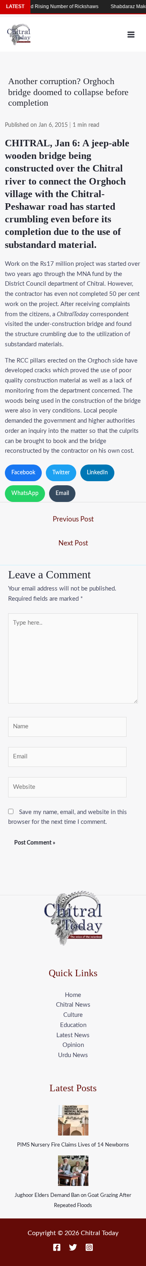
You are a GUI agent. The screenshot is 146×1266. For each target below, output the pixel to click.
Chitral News (73, 1005)
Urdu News (73, 1055)
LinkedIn (97, 473)
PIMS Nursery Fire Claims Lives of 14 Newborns (73, 1145)
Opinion (73, 1045)
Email (62, 493)
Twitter (61, 473)
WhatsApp (25, 493)
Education (73, 1025)
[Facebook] (57, 1247)
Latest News (73, 1035)
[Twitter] (73, 1247)
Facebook (23, 473)
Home (73, 995)
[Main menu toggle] (131, 34)
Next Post (73, 543)
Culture (73, 1015)
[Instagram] (89, 1247)
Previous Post (73, 519)
